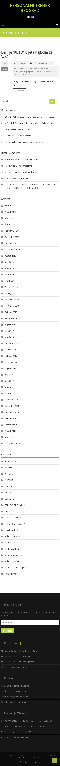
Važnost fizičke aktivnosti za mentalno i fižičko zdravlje (29, 123)
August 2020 (10, 212)
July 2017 (9, 374)
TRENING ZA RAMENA (15, 524)
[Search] (52, 101)
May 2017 (9, 387)
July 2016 (9, 437)
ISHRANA (36, 63)
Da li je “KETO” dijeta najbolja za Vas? (26, 54)
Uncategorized (11, 530)
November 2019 (12, 243)
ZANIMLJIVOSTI (47, 63)
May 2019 (9, 268)
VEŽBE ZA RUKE (12, 561)
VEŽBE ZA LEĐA (12, 542)
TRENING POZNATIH (14, 517)
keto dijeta (44, 69)
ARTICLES (9, 473)
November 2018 (12, 306)
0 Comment (21, 63)
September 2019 (12, 249)
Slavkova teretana (31, 159)
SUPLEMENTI (11, 499)
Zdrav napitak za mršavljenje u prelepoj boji (24, 142)
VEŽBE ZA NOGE (12, 549)
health (36, 69)
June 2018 (9, 331)
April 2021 (9, 205)
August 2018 (10, 324)
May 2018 (9, 337)
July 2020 (9, 218)
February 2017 (11, 399)
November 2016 (12, 412)
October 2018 (11, 312)
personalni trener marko (46, 71)
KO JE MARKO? (32, 188)
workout (17, 74)
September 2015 (12, 443)
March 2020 (10, 224)
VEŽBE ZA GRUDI (12, 536)
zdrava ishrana (27, 74)
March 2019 (10, 280)
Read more (19, 90)
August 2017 (10, 368)
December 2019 (12, 237)
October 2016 (11, 418)
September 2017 (12, 362)
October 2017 (11, 356)
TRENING (9, 511)
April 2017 (9, 393)
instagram (32, 17)
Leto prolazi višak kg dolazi (24, 172)
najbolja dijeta (30, 71)
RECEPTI (9, 492)
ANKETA (8, 467)
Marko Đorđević (12, 159)
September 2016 (12, 424)
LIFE (51, 69)
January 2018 (10, 349)
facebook (28, 17)
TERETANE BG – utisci (15, 505)
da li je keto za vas (21, 69)
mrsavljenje (18, 71)
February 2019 (11, 287)
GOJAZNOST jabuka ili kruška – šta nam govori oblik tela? (30, 117)
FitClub (52, 756)
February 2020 (11, 230)
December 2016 (12, 406)
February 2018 (11, 343)
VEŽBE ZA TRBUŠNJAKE (15, 567)
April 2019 (9, 274)
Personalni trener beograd (30, 8)
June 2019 (9, 262)
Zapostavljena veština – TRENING (20, 129)
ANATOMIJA (10, 461)
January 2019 (10, 293)
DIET (31, 69)
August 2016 (10, 431)
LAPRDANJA (10, 486)
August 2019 (10, 255)
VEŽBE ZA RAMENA (13, 555)
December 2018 (12, 299)
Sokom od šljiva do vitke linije (18, 135)
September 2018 (12, 318)
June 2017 (9, 381)
